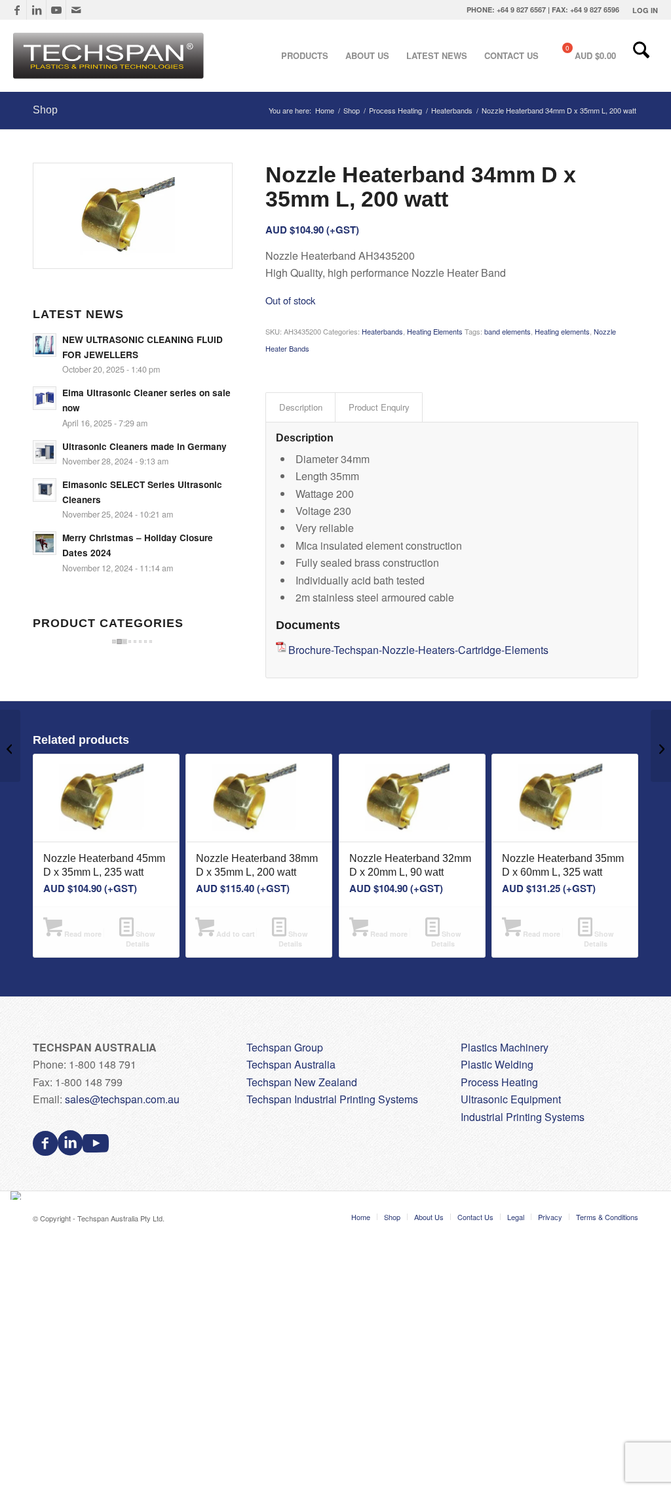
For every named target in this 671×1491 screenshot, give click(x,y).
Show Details (141, 939)
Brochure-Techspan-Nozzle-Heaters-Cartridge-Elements (418, 649)
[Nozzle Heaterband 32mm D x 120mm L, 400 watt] (10, 746)
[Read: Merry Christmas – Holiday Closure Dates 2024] (44, 543)
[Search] (641, 56)
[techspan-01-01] (110, 56)
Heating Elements (435, 331)
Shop (45, 109)
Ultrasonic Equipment (511, 1099)
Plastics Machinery (504, 1047)
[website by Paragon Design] (17, 1195)
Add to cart (234, 934)
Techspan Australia (291, 1064)
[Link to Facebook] (16, 10)
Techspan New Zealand (301, 1082)
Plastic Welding (497, 1064)
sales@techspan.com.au (122, 1099)
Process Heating (499, 1082)
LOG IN (645, 10)
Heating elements (562, 331)
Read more (82, 934)
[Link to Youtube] (56, 10)
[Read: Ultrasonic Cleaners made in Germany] (44, 452)
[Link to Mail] (76, 10)
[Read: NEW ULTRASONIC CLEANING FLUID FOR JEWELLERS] (44, 345)
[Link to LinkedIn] (36, 10)
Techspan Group (284, 1047)
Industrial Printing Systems (523, 1116)
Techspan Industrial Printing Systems (332, 1099)
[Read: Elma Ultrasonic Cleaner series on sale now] (44, 398)
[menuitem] (642, 10)
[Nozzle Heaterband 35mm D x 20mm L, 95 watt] (661, 746)
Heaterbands (382, 331)
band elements (507, 331)
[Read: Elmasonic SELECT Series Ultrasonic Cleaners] (44, 490)
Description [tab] (300, 407)
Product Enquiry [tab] (379, 407)
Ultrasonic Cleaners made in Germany (144, 446)
